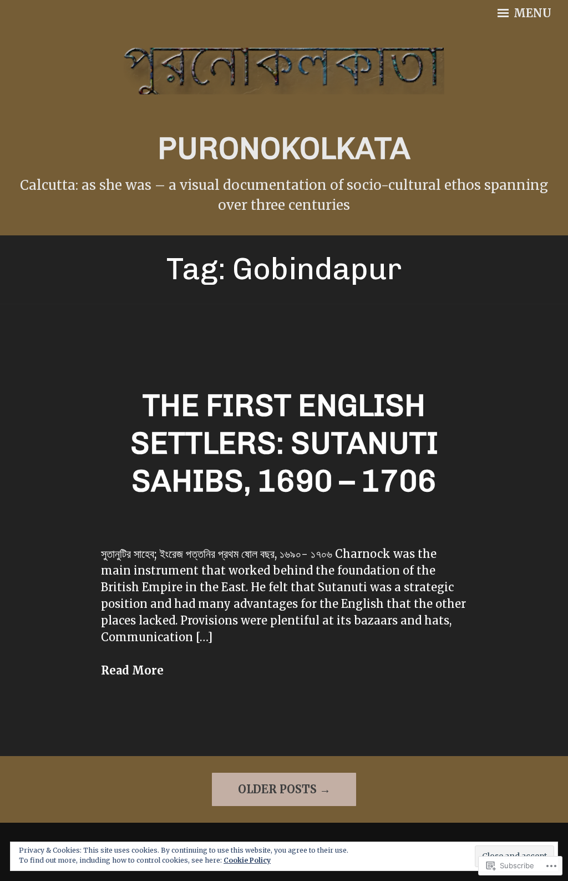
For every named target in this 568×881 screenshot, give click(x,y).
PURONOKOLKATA (284, 148)
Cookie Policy (247, 860)
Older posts (277, 789)
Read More (132, 670)
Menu (531, 13)
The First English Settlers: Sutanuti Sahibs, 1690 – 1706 (284, 443)
